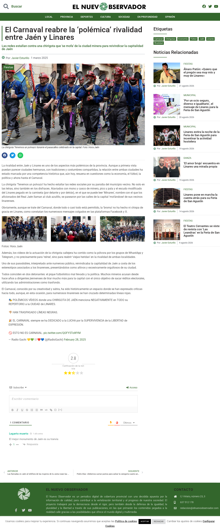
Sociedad (124, 16)
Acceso (133, 387)
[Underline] (22, 410)
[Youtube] (215, 6)
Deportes (87, 16)
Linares (210, 39)
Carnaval (158, 39)
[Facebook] (204, 6)
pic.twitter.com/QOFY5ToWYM (62, 333)
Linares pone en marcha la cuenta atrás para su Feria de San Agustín (200, 198)
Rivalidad (158, 43)
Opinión (170, 16)
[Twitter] (210, 6)
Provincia (66, 16)
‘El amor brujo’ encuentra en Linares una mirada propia (201, 165)
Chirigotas (170, 39)
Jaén (202, 39)
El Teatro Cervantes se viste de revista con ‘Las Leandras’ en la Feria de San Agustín (201, 230)
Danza (187, 158)
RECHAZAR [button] (158, 521)
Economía (183, 39)
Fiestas (8, 67)
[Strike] (27, 410)
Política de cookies (126, 521)
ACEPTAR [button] (145, 521)
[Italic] (17, 410)
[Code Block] (46, 410)
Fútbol (194, 39)
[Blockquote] (41, 410)
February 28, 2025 (75, 339)
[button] (22, 6)
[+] (60, 409)
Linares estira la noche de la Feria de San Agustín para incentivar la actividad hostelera (201, 136)
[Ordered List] (31, 410)
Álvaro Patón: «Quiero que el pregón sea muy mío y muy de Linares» (200, 72)
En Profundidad (147, 16)
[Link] (51, 410)
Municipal (190, 95)
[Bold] (12, 410)
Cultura (105, 16)
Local (49, 16)
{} (55, 409)
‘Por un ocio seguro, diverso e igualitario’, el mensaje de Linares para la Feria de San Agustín (201, 105)
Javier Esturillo (20, 58)
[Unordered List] (36, 410)
